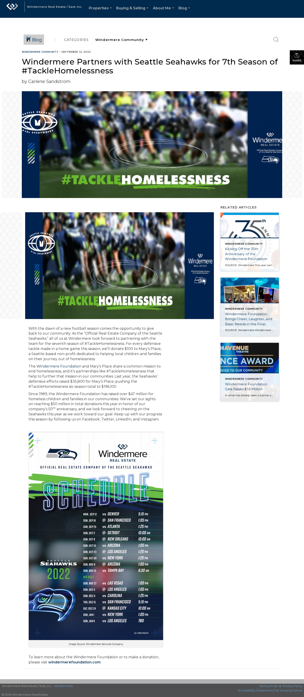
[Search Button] (276, 40)
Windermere (63, 686)
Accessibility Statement (255, 690)
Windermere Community (40, 52)
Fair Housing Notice (288, 690)
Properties (101, 12)
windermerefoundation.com (74, 662)
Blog (185, 12)
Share (297, 60)
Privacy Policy (292, 686)
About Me (164, 12)
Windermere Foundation (58, 366)
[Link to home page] (12, 9)
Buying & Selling (133, 12)
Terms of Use (268, 686)
